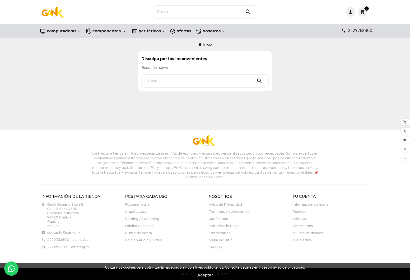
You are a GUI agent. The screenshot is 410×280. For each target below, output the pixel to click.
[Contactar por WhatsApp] (11, 268)
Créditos (299, 219)
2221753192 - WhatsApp (68, 247)
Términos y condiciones (229, 211)
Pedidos (299, 211)
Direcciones (302, 226)
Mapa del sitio (221, 240)
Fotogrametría (137, 204)
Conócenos (218, 219)
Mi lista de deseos (307, 233)
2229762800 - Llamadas (68, 239)
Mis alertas (301, 240)
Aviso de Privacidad (225, 204)
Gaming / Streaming (142, 219)
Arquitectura (135, 211)
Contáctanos (219, 233)
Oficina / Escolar (139, 226)
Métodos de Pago (224, 226)
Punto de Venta (138, 233)
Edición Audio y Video (143, 240)
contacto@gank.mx (63, 232)
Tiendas (215, 247)
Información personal (310, 204)
